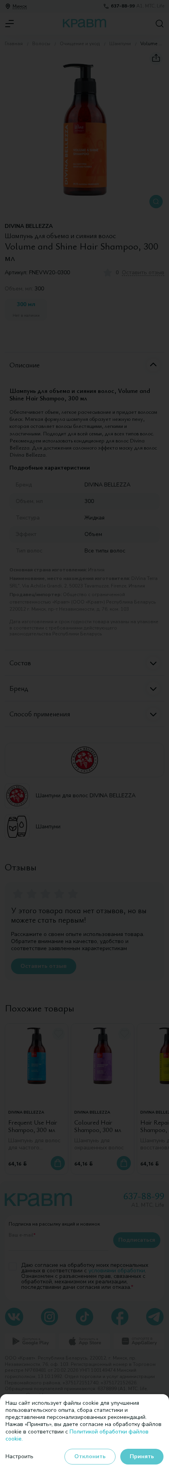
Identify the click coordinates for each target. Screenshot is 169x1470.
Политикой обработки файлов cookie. (77, 1435)
